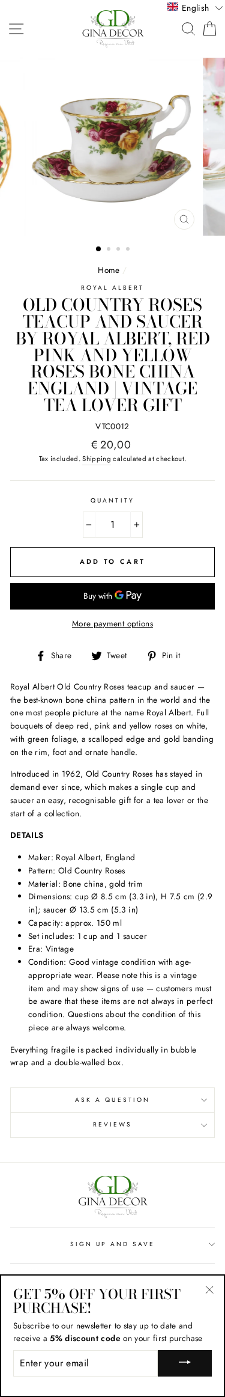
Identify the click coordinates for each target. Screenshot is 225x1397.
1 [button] (99, 249)
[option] (113, 147)
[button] (195, 7)
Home (108, 270)
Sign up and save (112, 1244)
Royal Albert (113, 287)
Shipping (96, 458)
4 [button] (129, 250)
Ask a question (112, 1099)
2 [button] (110, 250)
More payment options (112, 623)
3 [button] (119, 250)
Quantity (112, 500)
